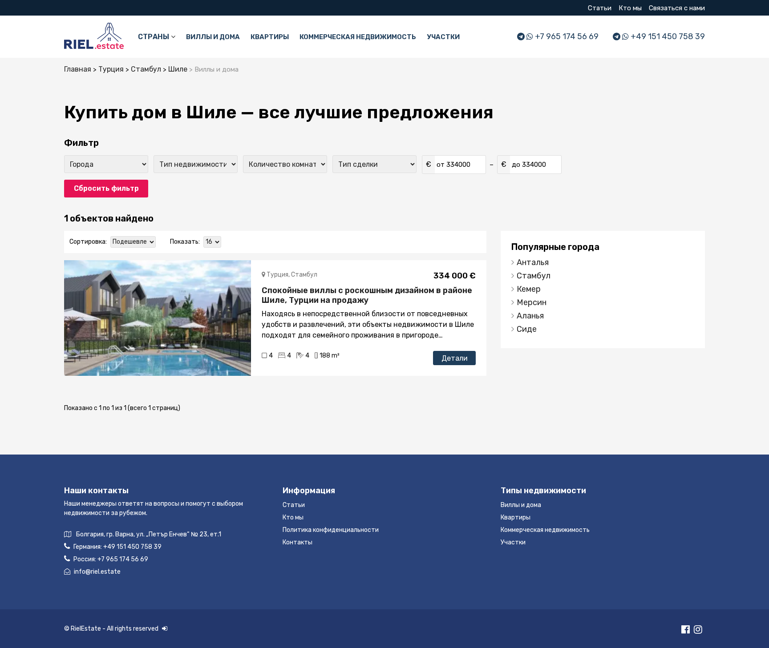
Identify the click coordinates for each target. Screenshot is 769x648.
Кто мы (630, 8)
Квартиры (270, 37)
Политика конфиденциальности (331, 530)
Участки (443, 37)
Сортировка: (88, 242)
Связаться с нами (677, 8)
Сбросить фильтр (106, 188)
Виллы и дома (213, 37)
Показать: (185, 242)
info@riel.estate (97, 572)
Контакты (297, 542)
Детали (454, 358)
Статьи (599, 8)
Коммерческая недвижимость (358, 37)
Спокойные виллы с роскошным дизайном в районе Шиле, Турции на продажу (367, 295)
